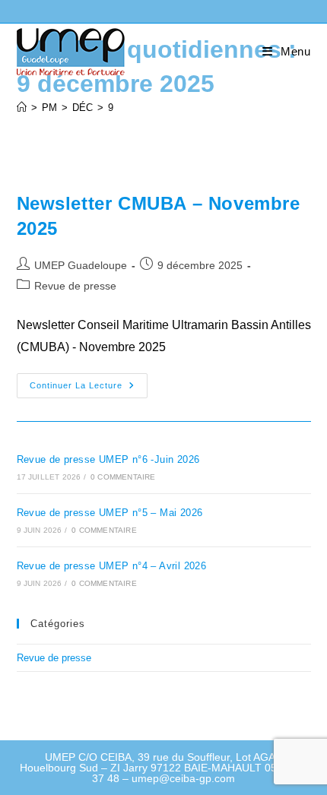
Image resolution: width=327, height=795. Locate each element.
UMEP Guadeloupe (80, 265)
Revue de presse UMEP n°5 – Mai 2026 (110, 512)
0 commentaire (123, 477)
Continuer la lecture (89, 389)
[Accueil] (22, 107)
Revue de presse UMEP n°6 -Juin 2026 (108, 459)
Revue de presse (75, 286)
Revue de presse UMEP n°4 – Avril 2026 (112, 566)
